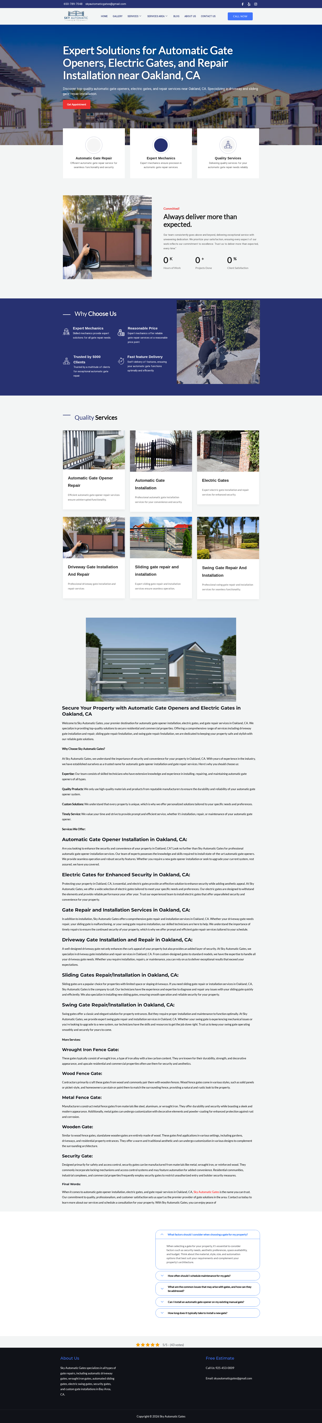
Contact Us (208, 16)
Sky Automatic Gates (206, 1192)
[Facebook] (242, 4)
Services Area (156, 16)
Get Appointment (76, 104)
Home (104, 16)
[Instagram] (255, 4)
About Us (190, 16)
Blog (176, 16)
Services (132, 16)
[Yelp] (249, 4)
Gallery (117, 16)
